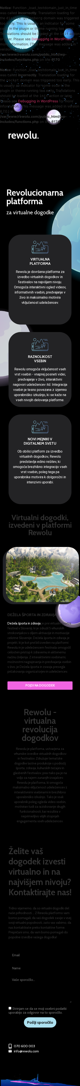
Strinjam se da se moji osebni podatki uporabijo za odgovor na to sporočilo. (38, 1010)
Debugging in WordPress (51, 39)
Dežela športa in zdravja (24, 623)
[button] (40, 685)
